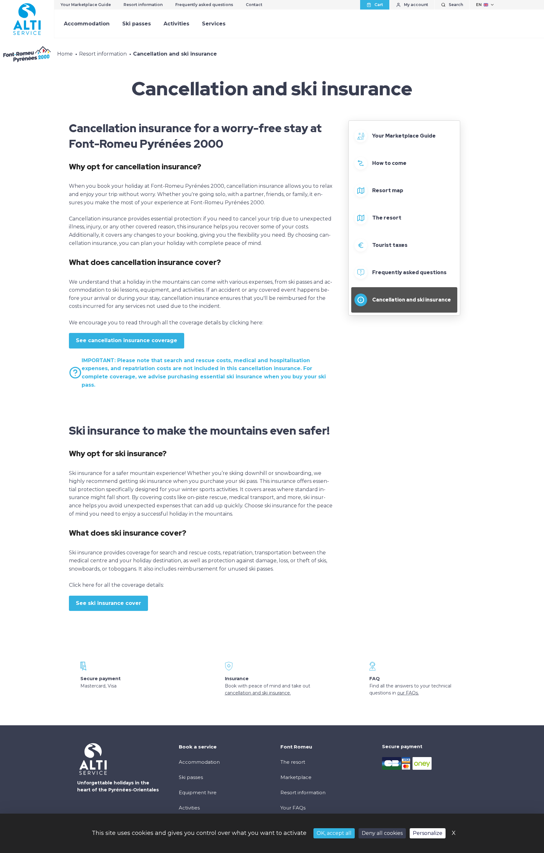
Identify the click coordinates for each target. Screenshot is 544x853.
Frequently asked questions (204, 4)
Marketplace (296, 777)
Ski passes (136, 24)
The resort (292, 762)
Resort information (143, 4)
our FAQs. (408, 693)
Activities (176, 24)
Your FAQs (293, 808)
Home (65, 54)
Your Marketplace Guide (86, 4)
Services (213, 24)
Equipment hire (198, 792)
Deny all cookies (382, 833)
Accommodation (87, 24)
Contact (254, 4)
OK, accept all (334, 833)
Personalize (427, 833)
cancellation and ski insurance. (258, 693)
